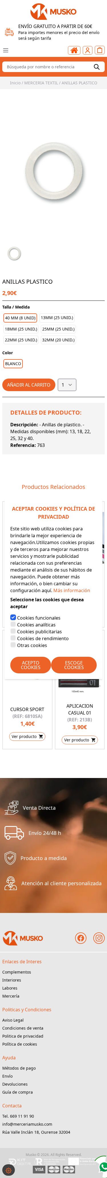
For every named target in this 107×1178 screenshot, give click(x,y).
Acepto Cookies (31, 665)
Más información (71, 590)
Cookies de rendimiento (43, 638)
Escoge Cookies (74, 665)
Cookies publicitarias (39, 631)
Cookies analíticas (36, 625)
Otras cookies (32, 645)
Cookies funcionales (38, 618)
